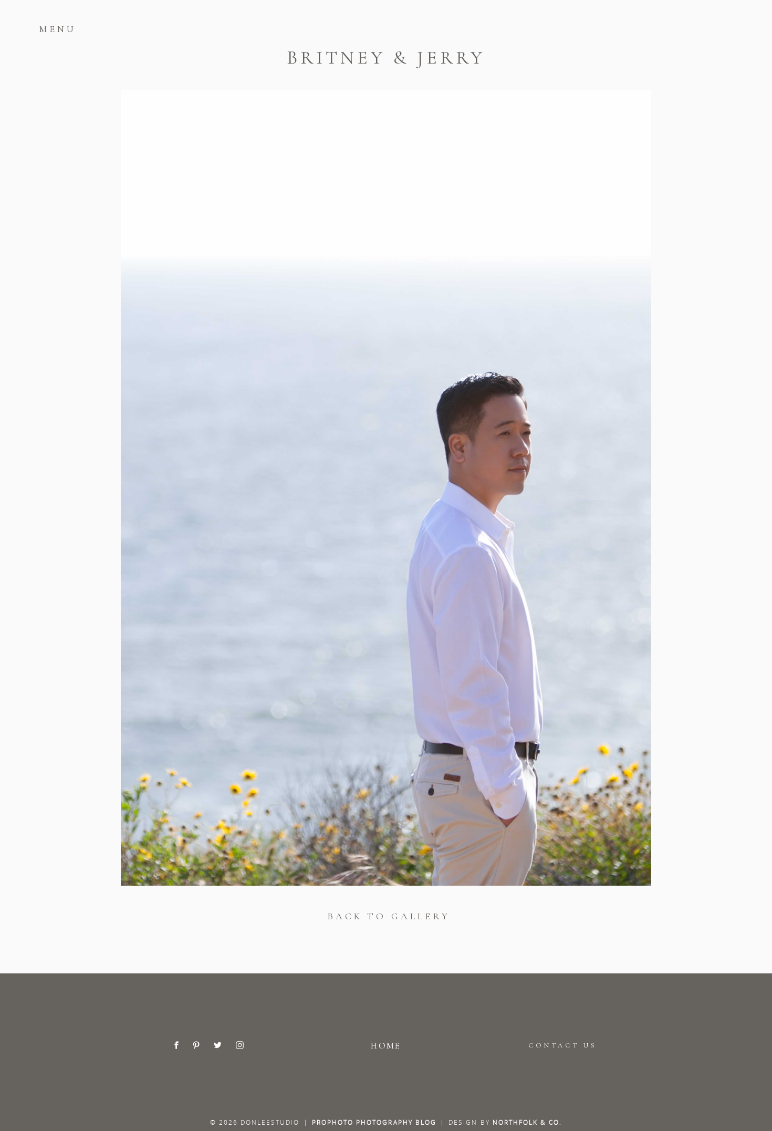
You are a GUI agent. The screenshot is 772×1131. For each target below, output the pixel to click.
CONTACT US (562, 1045)
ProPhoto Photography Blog (374, 1122)
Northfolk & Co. (527, 1122)
